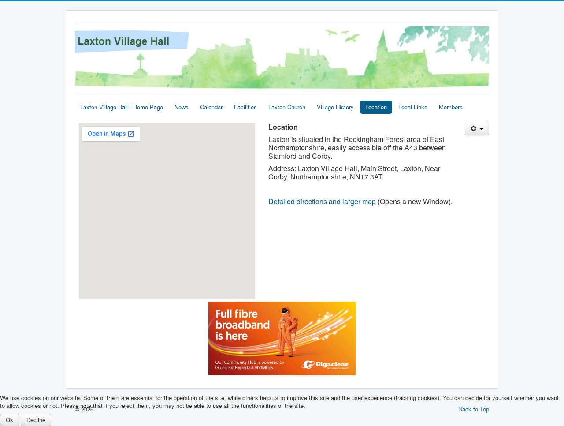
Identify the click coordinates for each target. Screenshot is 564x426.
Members (451, 107)
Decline (35, 419)
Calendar (211, 107)
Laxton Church (286, 107)
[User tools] (477, 129)
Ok (9, 419)
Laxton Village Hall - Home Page (121, 107)
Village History (335, 107)
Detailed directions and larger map (323, 201)
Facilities (245, 107)
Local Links (412, 107)
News (181, 107)
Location (376, 107)
